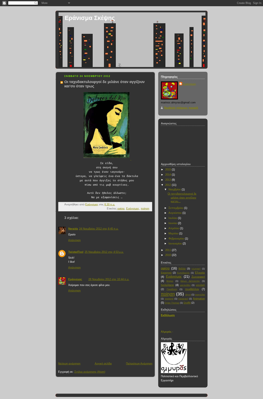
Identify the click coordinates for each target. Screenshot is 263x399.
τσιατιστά (169, 298)
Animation (199, 298)
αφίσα (121, 208)
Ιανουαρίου (175, 243)
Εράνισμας (132, 208)
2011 (168, 250)
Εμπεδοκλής (183, 273)
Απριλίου (174, 228)
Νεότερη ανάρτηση (69, 363)
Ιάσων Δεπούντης (190, 281)
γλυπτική (196, 268)
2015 (168, 169)
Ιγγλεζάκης (167, 285)
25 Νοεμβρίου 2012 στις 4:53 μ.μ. (104, 251)
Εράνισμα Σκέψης (90, 17)
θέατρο (169, 281)
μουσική (200, 285)
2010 (168, 255)
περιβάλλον (192, 289)
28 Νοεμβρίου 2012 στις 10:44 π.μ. (108, 279)
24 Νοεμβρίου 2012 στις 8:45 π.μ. (99, 228)
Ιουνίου (173, 223)
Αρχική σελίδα (103, 363)
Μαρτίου (173, 233)
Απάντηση (74, 240)
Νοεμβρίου (175, 189)
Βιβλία (182, 268)
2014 (168, 174)
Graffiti (187, 302)
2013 (168, 179)
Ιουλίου (173, 218)
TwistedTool (75, 251)
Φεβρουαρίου (176, 238)
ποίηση (145, 208)
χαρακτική (183, 298)
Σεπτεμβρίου (176, 207)
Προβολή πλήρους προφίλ (181, 107)
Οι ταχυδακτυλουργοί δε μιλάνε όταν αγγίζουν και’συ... (182, 197)
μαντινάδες (185, 285)
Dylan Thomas (172, 303)
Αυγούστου (175, 212)
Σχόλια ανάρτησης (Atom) (89, 371)
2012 (168, 184)
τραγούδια (200, 294)
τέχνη (188, 294)
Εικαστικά (166, 272)
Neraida (73, 228)
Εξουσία (200, 272)
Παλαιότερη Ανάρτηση (139, 363)
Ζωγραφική (198, 276)
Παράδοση (172, 289)
